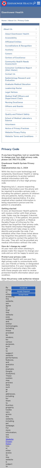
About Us (12, 20)
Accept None (23, 295)
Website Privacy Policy (9, 441)
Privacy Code (23, 20)
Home (4, 20)
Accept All (23, 288)
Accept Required (23, 291)
